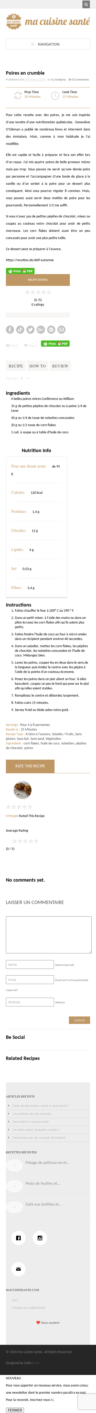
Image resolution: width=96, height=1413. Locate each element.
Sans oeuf (37, 739)
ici (52, 1400)
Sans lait (23, 739)
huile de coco (50, 743)
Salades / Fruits (62, 734)
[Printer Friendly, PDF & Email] (20, 271)
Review (60, 365)
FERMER (15, 1410)
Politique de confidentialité (29, 1308)
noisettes (67, 743)
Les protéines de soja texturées (32, 1114)
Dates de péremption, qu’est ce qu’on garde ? (41, 1106)
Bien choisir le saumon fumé (31, 1122)
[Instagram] (41, 1238)
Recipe (16, 365)
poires (28, 748)
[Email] (19, 1269)
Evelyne (60, 79)
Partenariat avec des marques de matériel (39, 1137)
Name (64, 965)
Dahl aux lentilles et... (44, 1205)
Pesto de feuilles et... (43, 1184)
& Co (35, 1363)
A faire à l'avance (38, 734)
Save (31, 346)
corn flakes (31, 743)
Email (13, 346)
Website (60, 1002)
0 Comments (80, 79)
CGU (15, 1300)
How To (37, 365)
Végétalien (53, 739)
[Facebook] (19, 1238)
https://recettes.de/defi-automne (30, 260)
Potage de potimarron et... (48, 1163)
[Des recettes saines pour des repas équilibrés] (48, 27)
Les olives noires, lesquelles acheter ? (36, 1129)
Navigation (49, 44)
